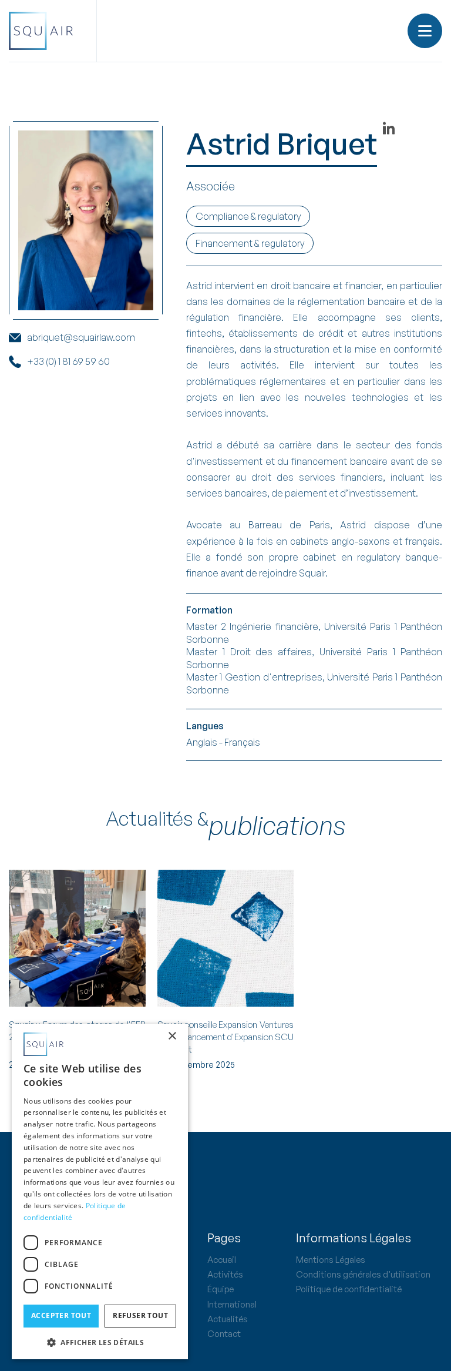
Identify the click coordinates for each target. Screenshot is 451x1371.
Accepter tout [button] (61, 1315)
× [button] (171, 1036)
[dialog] (100, 1191)
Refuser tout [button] (140, 1315)
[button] (425, 31)
